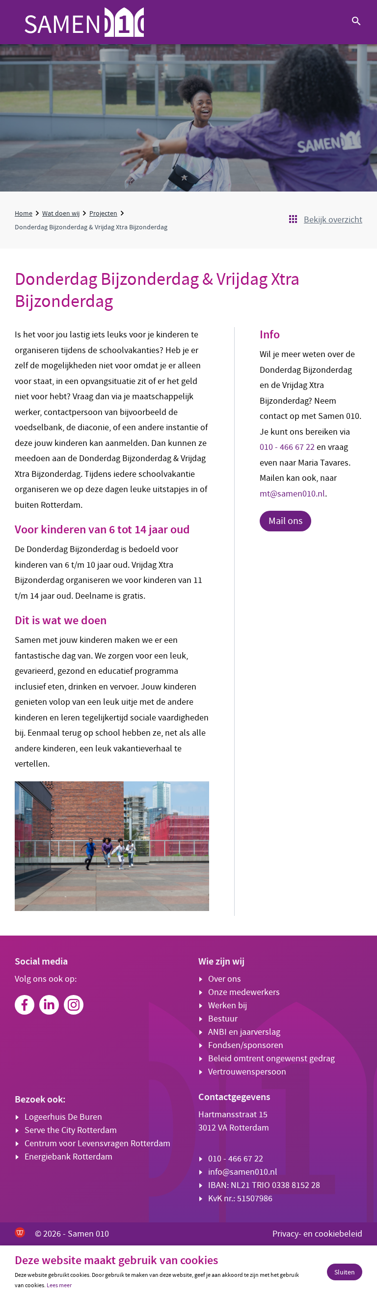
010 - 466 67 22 (287, 447)
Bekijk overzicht (333, 219)
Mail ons (285, 521)
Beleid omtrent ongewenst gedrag (271, 1058)
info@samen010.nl (242, 1172)
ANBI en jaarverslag (244, 1032)
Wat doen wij (61, 213)
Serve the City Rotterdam (71, 1130)
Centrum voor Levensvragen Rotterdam (97, 1143)
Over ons (224, 979)
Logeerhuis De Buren (63, 1117)
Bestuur (223, 1018)
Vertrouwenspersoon (247, 1071)
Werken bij (227, 1005)
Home (23, 213)
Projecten (103, 213)
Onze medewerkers (244, 992)
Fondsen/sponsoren (245, 1045)
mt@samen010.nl (292, 493)
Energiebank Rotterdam (68, 1156)
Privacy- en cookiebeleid (317, 1234)
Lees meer (59, 1285)
